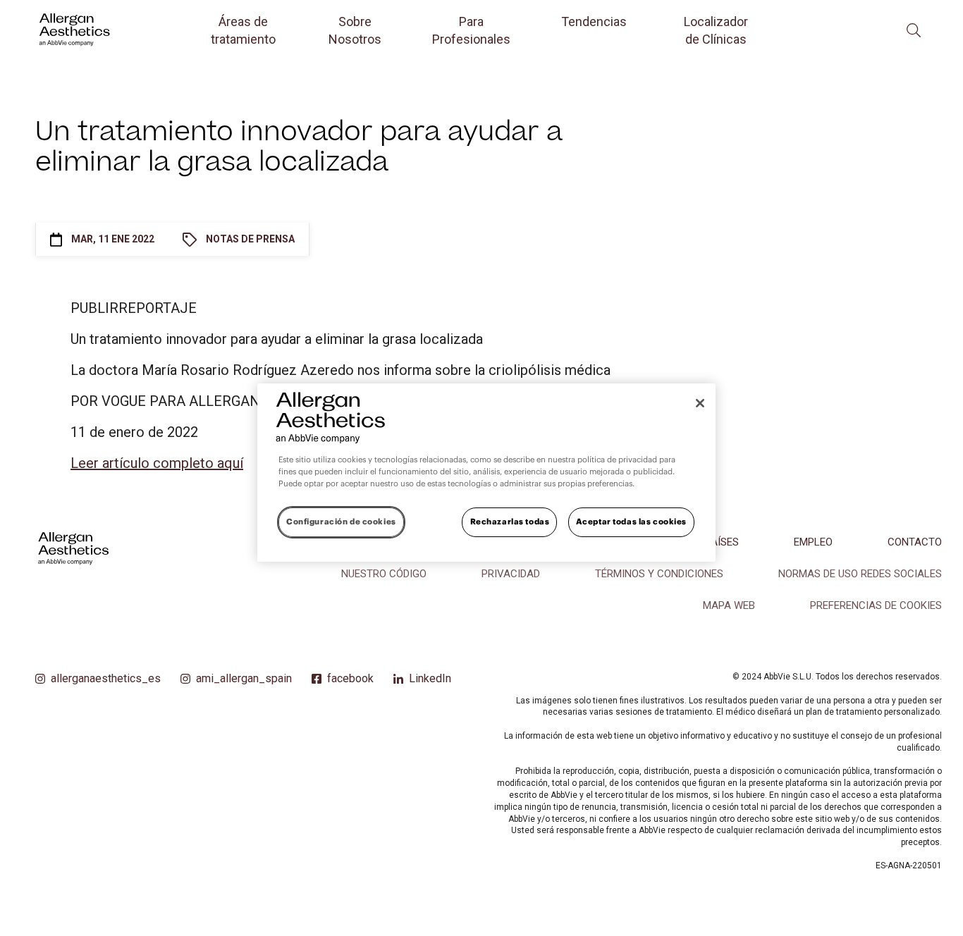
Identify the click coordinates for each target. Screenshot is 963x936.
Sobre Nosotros (355, 30)
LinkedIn (430, 678)
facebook (350, 678)
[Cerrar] (700, 403)
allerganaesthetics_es (106, 678)
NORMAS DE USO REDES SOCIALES (860, 573)
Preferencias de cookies (876, 605)
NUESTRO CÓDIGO (384, 573)
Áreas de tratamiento (243, 30)
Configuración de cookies (341, 521)
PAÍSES (722, 542)
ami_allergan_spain (244, 678)
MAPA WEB (729, 605)
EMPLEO (813, 542)
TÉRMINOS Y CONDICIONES (659, 573)
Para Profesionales (471, 30)
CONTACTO (915, 542)
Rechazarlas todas (510, 521)
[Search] (914, 30)
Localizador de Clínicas (716, 30)
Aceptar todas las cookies (631, 521)
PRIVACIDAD (511, 573)
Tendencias (594, 21)
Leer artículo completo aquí (156, 463)
